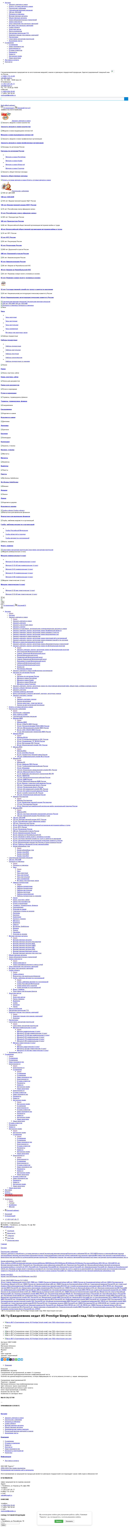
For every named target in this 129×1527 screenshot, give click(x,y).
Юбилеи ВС (21, 762)
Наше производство (16, 46)
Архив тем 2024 (19, 1276)
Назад (11, 613)
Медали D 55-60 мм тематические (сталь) (21, 594)
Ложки (3, 498)
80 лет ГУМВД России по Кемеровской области (50, 1282)
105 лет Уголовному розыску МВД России (57, 1303)
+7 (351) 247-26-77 (8, 84)
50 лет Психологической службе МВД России (70, 1307)
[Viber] (13, 1359)
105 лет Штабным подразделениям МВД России (58, 1301)
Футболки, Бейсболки (9, 482)
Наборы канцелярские (14, 357)
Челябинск (13, 1205)
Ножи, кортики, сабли (9, 377)
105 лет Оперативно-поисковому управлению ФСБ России (37, 1288)
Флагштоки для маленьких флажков (15, 516)
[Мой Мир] (7, 1359)
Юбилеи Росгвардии (24, 800)
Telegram (10, 1236)
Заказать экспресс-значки (26, 699)
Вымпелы (4, 466)
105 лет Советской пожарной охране (102, 1290)
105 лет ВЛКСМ (98, 1303)
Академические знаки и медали (17, 1429)
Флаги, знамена (7, 546)
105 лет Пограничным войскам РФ (55, 1294)
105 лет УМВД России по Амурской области (75, 1288)
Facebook (10, 1231)
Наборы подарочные (9, 340)
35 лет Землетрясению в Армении (41, 1307)
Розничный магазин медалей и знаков (19, 1431)
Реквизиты (13, 52)
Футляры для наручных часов (16, 332)
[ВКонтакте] (2, 1359)
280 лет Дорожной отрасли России (15, 253)
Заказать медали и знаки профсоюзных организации (22, 143)
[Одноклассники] (5, 1359)
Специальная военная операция (21, 10)
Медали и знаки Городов (15, 168)
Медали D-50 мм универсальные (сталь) (21, 562)
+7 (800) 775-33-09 (8, 76)
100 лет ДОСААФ (15, 12)
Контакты (8, 1447)
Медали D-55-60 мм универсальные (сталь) (22, 565)
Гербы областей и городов (15, 534)
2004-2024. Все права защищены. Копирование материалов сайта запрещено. (17, 1469)
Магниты (4, 458)
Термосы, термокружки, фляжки (14, 401)
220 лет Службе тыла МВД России (74, 1295)
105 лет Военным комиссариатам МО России (108, 1288)
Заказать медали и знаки (18, 4)
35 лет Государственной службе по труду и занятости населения (27, 289)
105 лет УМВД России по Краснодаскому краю (76, 1292)
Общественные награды (18, 18)
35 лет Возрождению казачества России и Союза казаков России (38, 1271)
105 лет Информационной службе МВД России (77, 1299)
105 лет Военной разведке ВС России (37, 1305)
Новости (12, 54)
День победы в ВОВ (8, 1263)
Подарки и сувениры (16, 14)
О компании (13, 45)
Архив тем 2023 (31, 1276)
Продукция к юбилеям (17, 8)
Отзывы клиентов (15, 50)
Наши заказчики (15, 58)
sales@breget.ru (6, 78)
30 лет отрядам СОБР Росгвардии (107, 1299)
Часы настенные (11, 321)
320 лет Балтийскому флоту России (109, 1294)
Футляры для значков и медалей (21, 25)
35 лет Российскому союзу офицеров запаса (18, 213)
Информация (6, 1457)
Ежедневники (6, 409)
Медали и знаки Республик (15, 157)
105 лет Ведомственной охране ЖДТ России (18, 205)
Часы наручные (11, 317)
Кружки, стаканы (7, 450)
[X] (10, 1359)
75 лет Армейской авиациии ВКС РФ (89, 1301)
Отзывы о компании (12, 1443)
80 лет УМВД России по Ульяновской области (85, 1282)
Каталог (12, 615)
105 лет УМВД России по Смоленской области (34, 1284)
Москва (12, 1207)
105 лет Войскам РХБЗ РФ (60, 1305)
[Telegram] (22, 1359)
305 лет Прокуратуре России (12, 221)
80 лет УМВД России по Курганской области (67, 1284)
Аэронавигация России (20, 1286)
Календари (5, 442)
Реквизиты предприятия (14, 1451)
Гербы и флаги (14, 27)
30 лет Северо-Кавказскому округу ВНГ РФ (17, 1282)
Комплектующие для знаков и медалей (23, 35)
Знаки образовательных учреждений (23, 20)
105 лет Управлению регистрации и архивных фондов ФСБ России (35, 1299)
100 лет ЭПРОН (34, 1309)
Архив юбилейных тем (25, 850)
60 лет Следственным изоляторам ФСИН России (24, 1303)
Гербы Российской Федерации (17, 530)
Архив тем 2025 (7, 1276)
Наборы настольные (13, 350)
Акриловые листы (15, 41)
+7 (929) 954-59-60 (8, 91)
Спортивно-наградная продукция (21, 39)
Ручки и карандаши (8, 393)
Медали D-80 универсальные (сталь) (19, 577)
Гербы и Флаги (10, 1423)
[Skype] (19, 1359)
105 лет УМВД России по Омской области (100, 1305)
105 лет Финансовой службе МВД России (51, 1297)
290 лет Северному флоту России (31, 1295)
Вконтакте (11, 1233)
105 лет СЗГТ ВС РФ (77, 1305)
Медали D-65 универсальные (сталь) (19, 569)
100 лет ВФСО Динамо (39, 1290)
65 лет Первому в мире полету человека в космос (21, 278)
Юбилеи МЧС (22, 812)
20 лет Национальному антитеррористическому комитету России (27, 297)
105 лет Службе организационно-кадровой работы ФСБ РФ (86, 1286)
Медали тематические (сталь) (13, 584)
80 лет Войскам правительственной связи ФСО (46, 1286)
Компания (5, 1437)
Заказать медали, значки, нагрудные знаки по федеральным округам (43, 650)
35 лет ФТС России (8, 237)
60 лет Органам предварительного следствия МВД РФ (67, 1290)
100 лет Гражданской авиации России (98, 1284)
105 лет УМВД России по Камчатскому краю (42, 1292)
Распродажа (13, 37)
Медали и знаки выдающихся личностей (17, 135)
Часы (3, 311)
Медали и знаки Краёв (14, 161)
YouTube (10, 1238)
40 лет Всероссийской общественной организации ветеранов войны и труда (31, 229)
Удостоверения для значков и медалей (23, 24)
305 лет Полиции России (53, 1295)
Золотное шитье (15, 29)
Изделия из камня (8, 417)
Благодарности (14, 48)
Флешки (4, 490)
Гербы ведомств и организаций (17, 538)
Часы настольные (12, 325)
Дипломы (4, 425)
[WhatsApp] (16, 1359)
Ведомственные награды (18, 16)
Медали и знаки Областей (15, 164)
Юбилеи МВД (22, 722)
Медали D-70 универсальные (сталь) (19, 573)
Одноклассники (13, 1240)
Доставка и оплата (12, 1461)
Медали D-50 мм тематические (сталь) (20, 590)
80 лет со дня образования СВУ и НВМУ (102, 1297)
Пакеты (4, 474)
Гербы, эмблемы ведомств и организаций (17, 524)
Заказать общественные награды (14, 176)
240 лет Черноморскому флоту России (82, 1294)
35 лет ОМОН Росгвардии (82, 1303)
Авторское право (15, 56)
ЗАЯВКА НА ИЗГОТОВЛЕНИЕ (11, 110)
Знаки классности (15, 22)
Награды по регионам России (12, 151)
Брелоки (4, 434)
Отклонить (69, 1521)
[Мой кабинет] (2, 608)
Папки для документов (10, 385)
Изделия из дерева (8, 506)
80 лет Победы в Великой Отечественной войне (80, 1271)
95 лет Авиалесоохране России (13, 262)
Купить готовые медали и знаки (21, 6)
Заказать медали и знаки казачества (16, 127)
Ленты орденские (15, 31)
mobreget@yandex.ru (8, 95)
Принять (59, 1521)
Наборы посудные (12, 354)
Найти (3, 1525)
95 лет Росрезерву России (11, 245)
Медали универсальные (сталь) (13, 556)
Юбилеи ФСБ (21, 751)
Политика (8, 1453)
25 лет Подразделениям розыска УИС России (104, 1307)
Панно (3, 369)
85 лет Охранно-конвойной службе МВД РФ (25, 1294)
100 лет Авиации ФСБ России (77, 1297)
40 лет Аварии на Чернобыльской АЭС (16, 270)
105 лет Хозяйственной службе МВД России (103, 1295)
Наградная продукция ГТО (19, 33)
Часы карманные (12, 329)
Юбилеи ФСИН (22, 737)
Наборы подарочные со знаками (18, 361)
